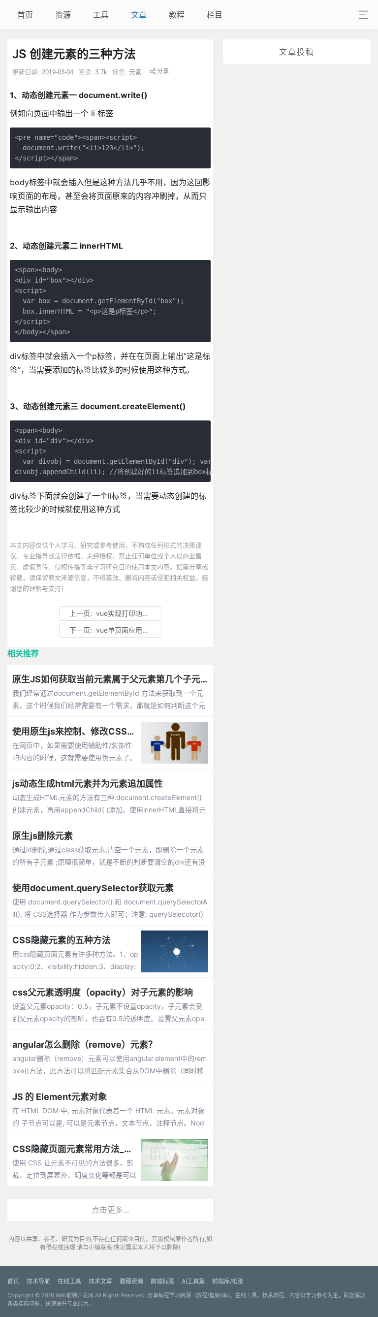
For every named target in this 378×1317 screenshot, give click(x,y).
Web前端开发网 (75, 1295)
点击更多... (110, 1210)
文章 (139, 15)
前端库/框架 (228, 1281)
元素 (135, 72)
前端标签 (162, 1281)
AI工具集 (193, 1281)
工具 (101, 15)
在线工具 (69, 1281)
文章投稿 (297, 52)
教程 (177, 15)
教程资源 (131, 1281)
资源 (63, 15)
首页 (25, 15)
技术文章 (100, 1281)
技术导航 (38, 1281)
